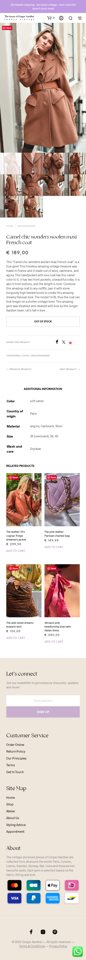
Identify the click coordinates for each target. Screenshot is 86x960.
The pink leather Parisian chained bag (57, 533)
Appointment (15, 831)
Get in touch (15, 772)
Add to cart (15, 551)
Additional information (43, 389)
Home (9, 226)
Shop (9, 804)
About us (12, 818)
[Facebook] (58, 342)
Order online (15, 744)
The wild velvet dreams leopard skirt (19, 624)
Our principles (16, 758)
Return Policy (15, 751)
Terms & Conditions (32, 946)
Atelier (10, 811)
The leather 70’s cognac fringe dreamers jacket (16, 535)
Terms (10, 765)
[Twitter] (65, 342)
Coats (25, 356)
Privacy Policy (58, 946)
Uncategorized (26, 226)
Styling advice (16, 825)
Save (8, 27)
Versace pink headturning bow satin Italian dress (57, 626)
